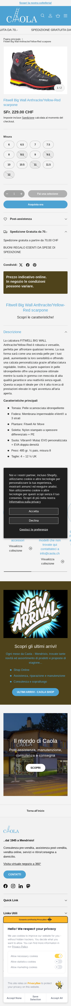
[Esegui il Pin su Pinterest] (34, 264)
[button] (58, 16)
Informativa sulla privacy (25, 501)
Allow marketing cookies (24, 967)
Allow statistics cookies (23, 961)
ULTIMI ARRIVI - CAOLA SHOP (35, 692)
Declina (34, 520)
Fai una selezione (47, 193)
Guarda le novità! (48, 2)
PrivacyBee (34, 983)
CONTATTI (14, 874)
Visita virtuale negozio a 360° (22, 864)
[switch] (58, 956)
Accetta (34, 511)
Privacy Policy (20, 946)
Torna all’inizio (35, 810)
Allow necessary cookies (24, 956)
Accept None (14, 998)
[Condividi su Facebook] (27, 264)
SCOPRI (35, 767)
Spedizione (28, 117)
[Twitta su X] (20, 264)
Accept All (57, 998)
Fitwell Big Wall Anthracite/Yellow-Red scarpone (27, 42)
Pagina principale (12, 39)
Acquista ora (35, 204)
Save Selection (35, 998)
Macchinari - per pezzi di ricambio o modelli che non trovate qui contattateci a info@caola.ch (50, 542)
